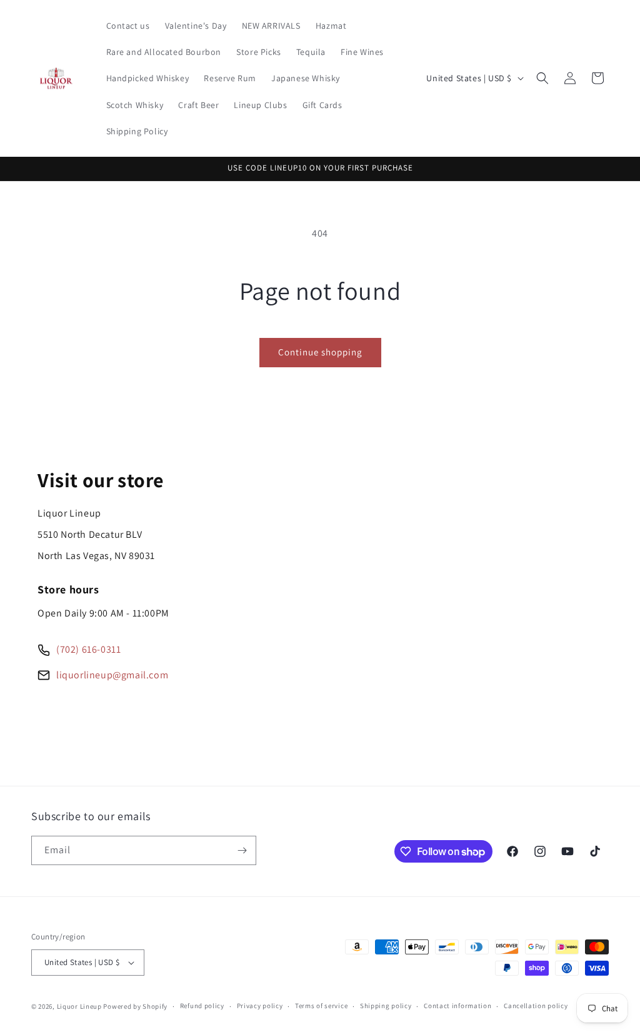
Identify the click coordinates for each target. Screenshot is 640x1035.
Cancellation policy (536, 1005)
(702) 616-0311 (88, 649)
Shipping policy (386, 1005)
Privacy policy (260, 1005)
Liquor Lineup (79, 1006)
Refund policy (202, 1005)
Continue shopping (320, 352)
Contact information (457, 1005)
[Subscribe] (242, 850)
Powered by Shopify (135, 1006)
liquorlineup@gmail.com (112, 674)
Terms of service (321, 1005)
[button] (542, 78)
